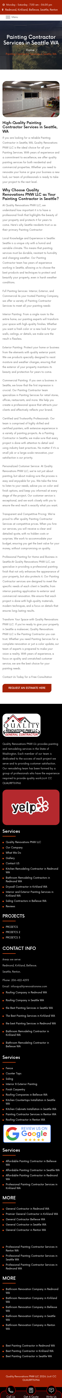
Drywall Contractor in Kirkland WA (26, 886)
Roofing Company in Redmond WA (26, 992)
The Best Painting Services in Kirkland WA (30, 1015)
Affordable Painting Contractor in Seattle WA (33, 1170)
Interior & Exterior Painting (21, 1084)
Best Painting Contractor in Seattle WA (29, 1356)
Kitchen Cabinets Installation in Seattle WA (31, 1109)
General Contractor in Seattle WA (26, 1224)
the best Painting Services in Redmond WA (31, 1023)
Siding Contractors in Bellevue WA (26, 901)
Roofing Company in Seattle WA (25, 1000)
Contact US (12, 863)
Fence (9, 1068)
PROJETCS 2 (13, 932)
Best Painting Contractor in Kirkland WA (29, 1351)
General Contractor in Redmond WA (27, 1208)
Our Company (14, 847)
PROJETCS (12, 927)
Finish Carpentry (15, 1089)
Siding (9, 1079)
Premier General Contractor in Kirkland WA (32, 1214)
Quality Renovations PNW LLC (23, 842)
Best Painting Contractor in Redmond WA (30, 1345)
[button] (32, 17)
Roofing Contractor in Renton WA (25, 1119)
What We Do (13, 852)
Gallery (10, 858)
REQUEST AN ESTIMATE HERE (26, 688)
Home (30, 50)
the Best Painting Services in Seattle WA (29, 1008)
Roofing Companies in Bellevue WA (26, 1094)
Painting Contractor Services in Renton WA (31, 1114)
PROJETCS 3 (13, 937)
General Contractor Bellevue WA (25, 1219)
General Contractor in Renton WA (26, 1230)
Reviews (10, 906)
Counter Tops (13, 1073)
